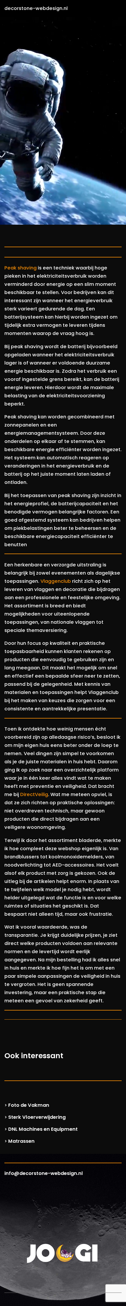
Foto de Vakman (28, 1105)
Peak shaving (20, 267)
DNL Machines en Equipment (43, 1129)
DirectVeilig (34, 794)
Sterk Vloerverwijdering (37, 1117)
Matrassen (21, 1141)
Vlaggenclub (55, 581)
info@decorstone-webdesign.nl (43, 1173)
